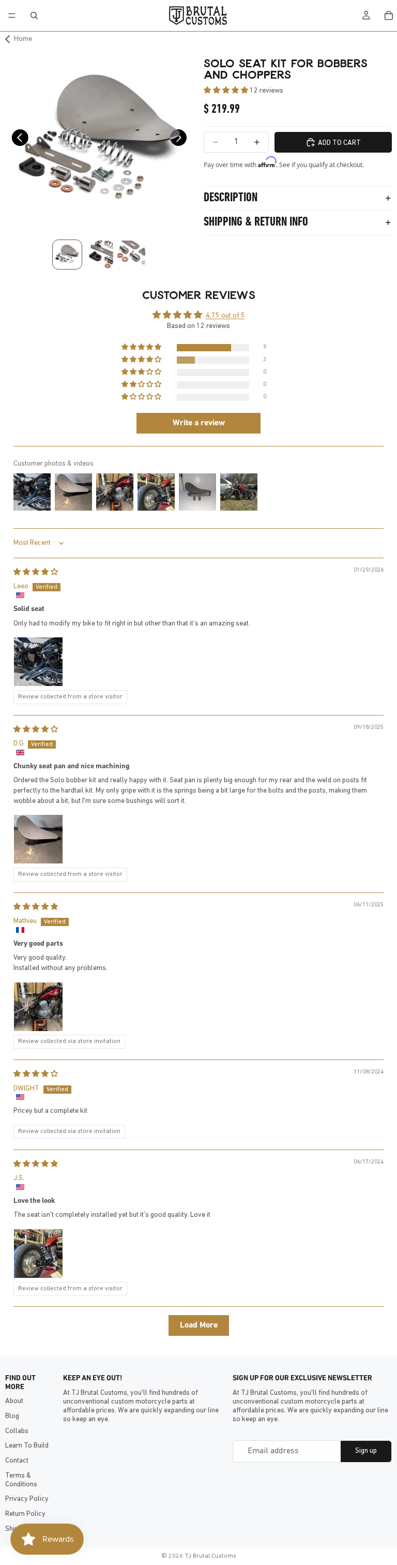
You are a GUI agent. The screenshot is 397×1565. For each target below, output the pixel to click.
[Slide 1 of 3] (67, 255)
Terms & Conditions (21, 1480)
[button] (227, 91)
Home (23, 39)
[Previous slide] (16, 140)
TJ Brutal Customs (210, 1556)
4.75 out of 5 (225, 316)
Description (230, 198)
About (14, 1401)
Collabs (16, 1431)
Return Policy (25, 1514)
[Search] (34, 15)
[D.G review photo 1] (38, 839)
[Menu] (12, 15)
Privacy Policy (27, 1499)
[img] (35, 572)
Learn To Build (27, 1446)
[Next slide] (181, 140)
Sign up (366, 1451)
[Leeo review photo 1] (38, 662)
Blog (12, 1416)
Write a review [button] (199, 423)
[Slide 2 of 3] (99, 255)
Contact (16, 1461)
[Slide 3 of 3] (131, 255)
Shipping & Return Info (256, 222)
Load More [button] (199, 1325)
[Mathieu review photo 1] (38, 1007)
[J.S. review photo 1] (38, 1253)
